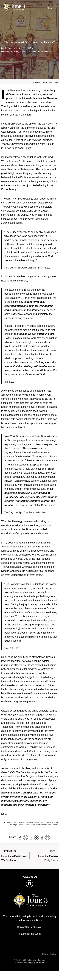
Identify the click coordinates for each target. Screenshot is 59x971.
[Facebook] (29, 883)
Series (22, 51)
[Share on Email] (47, 837)
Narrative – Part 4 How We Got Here (14, 856)
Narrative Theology (9, 51)
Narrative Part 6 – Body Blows (48, 856)
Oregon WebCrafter (35, 963)
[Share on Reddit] (42, 837)
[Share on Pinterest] (36, 837)
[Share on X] (25, 837)
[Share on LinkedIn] (31, 837)
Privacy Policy (49, 954)
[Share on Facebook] (20, 837)
